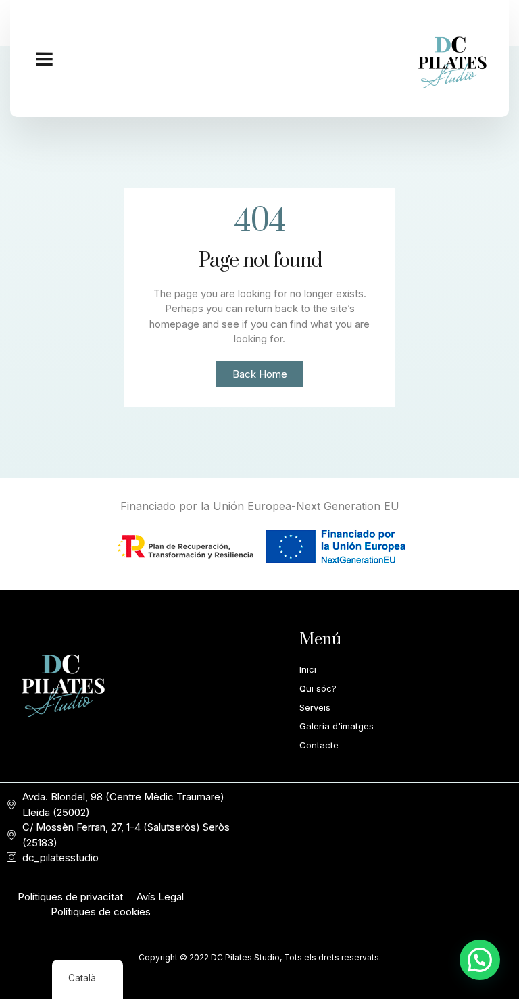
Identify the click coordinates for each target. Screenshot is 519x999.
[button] (44, 59)
